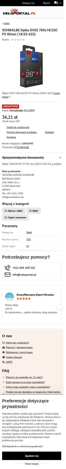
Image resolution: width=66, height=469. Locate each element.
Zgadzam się (31, 455)
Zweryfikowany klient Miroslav (35, 294)
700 (28, 239)
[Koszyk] (50, 11)
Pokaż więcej (32, 463)
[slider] (18, 39)
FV (27, 246)
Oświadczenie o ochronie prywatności (22, 446)
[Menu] (59, 11)
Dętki (29, 232)
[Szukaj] (42, 11)
